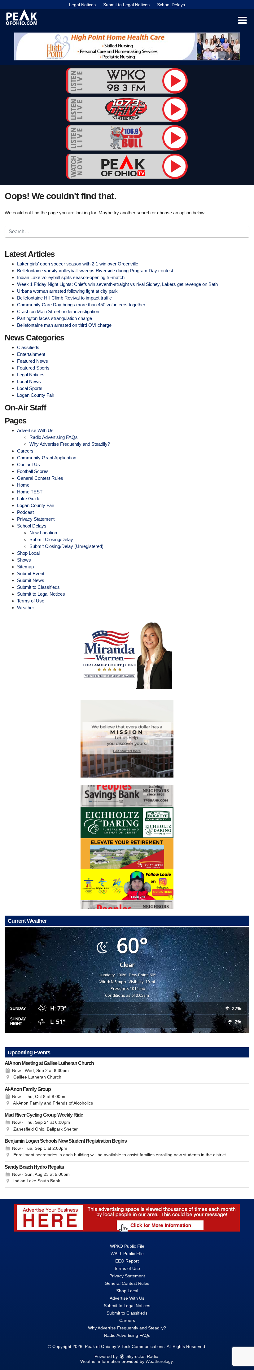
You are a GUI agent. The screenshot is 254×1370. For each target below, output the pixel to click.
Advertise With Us (35, 430)
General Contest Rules (40, 478)
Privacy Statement (36, 519)
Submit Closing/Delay (51, 539)
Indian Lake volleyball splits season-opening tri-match (71, 277)
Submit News (30, 580)
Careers (25, 450)
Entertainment (31, 354)
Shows (24, 559)
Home (23, 485)
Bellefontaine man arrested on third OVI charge (64, 325)
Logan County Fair (35, 395)
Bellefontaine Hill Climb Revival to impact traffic (64, 297)
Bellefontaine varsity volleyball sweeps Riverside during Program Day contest (95, 270)
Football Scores (33, 471)
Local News (29, 381)
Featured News (32, 361)
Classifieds (28, 347)
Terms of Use (30, 600)
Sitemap (25, 566)
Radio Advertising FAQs (53, 437)
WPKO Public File (127, 1246)
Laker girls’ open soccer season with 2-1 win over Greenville (77, 263)
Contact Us (28, 464)
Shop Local (28, 553)
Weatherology (159, 1361)
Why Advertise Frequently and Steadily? (69, 444)
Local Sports (29, 388)
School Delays (171, 4)
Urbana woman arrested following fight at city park (67, 291)
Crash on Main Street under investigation (58, 311)
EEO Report (127, 1260)
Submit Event (30, 573)
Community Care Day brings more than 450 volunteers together (81, 304)
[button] (242, 20)
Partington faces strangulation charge (54, 318)
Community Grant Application (46, 457)
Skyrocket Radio (141, 1356)
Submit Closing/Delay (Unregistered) (66, 546)
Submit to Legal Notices (126, 4)
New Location (43, 532)
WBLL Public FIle (127, 1253)
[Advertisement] (127, 46)
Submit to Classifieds (38, 587)
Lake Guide (28, 498)
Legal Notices (82, 4)
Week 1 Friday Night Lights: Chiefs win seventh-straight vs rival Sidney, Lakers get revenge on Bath (117, 284)
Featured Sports (33, 367)
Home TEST (29, 491)
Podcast (25, 512)
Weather (25, 607)
